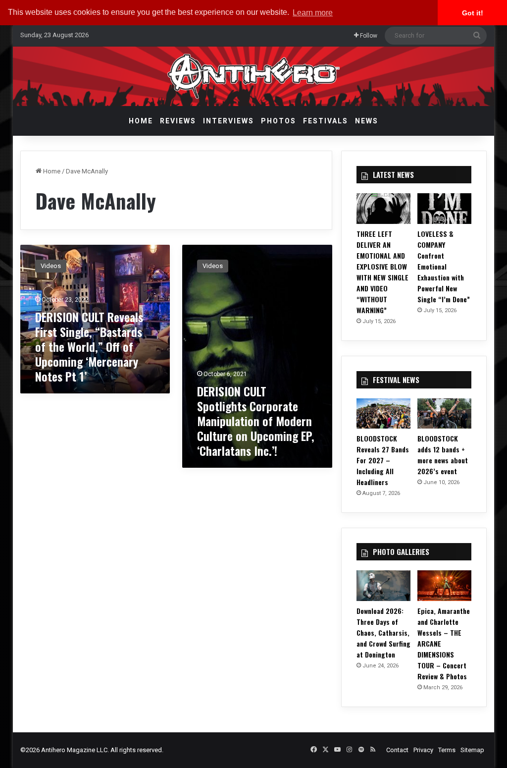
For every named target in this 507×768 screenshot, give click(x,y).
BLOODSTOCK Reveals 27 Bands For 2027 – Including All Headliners (382, 460)
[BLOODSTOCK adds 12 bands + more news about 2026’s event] (444, 413)
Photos (278, 121)
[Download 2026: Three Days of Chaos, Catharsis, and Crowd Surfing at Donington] (383, 585)
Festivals (325, 121)
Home (141, 121)
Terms (447, 750)
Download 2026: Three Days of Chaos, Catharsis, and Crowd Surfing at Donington (383, 632)
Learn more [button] (313, 12)
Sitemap (472, 750)
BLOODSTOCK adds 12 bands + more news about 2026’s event (442, 454)
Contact (397, 750)
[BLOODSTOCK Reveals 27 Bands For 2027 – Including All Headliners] (383, 413)
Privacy (423, 750)
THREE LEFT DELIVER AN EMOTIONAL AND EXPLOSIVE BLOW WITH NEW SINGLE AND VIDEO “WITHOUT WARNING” (382, 271)
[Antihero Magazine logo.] (254, 76)
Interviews (228, 121)
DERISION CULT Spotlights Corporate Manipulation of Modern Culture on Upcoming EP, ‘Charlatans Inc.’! (255, 420)
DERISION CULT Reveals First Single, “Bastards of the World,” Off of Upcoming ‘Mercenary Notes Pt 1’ (89, 346)
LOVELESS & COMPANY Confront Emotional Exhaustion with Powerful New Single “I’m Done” (443, 266)
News (366, 121)
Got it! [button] (472, 13)
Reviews (178, 121)
